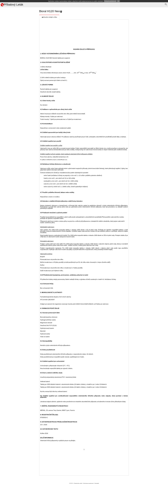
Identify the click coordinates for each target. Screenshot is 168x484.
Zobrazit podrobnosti (110, 1)
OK (118, 1)
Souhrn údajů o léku (50, 17)
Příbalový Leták (13, 4)
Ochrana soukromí (88, 483)
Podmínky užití (78, 483)
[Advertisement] (19, 86)
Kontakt (97, 483)
